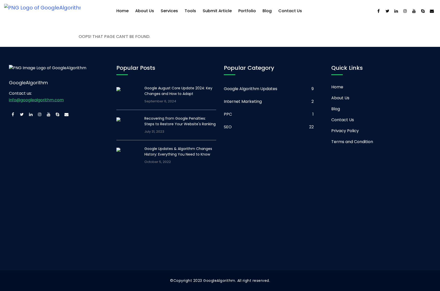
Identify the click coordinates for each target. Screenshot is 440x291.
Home (122, 11)
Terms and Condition (352, 142)
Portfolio (247, 11)
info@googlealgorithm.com (36, 100)
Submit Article (217, 11)
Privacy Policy (345, 131)
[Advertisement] (158, 219)
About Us (144, 11)
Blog (267, 11)
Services (169, 11)
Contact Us (290, 11)
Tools (190, 11)
